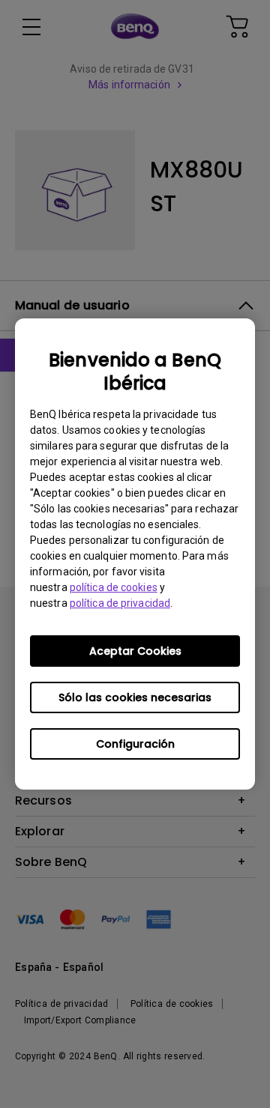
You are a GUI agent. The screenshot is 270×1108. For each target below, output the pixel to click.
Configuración (135, 743)
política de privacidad (120, 603)
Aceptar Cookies (135, 651)
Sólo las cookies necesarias (135, 697)
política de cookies (114, 587)
